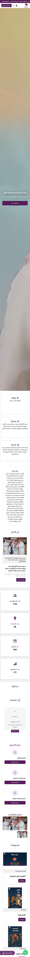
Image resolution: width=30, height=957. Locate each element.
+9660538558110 (5, 1)
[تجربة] (15, 823)
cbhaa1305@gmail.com (15, 1)
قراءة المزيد (20, 580)
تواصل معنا (15, 203)
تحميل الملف (15, 762)
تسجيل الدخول (6, 5)
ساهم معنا (8, 953)
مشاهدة (21, 881)
